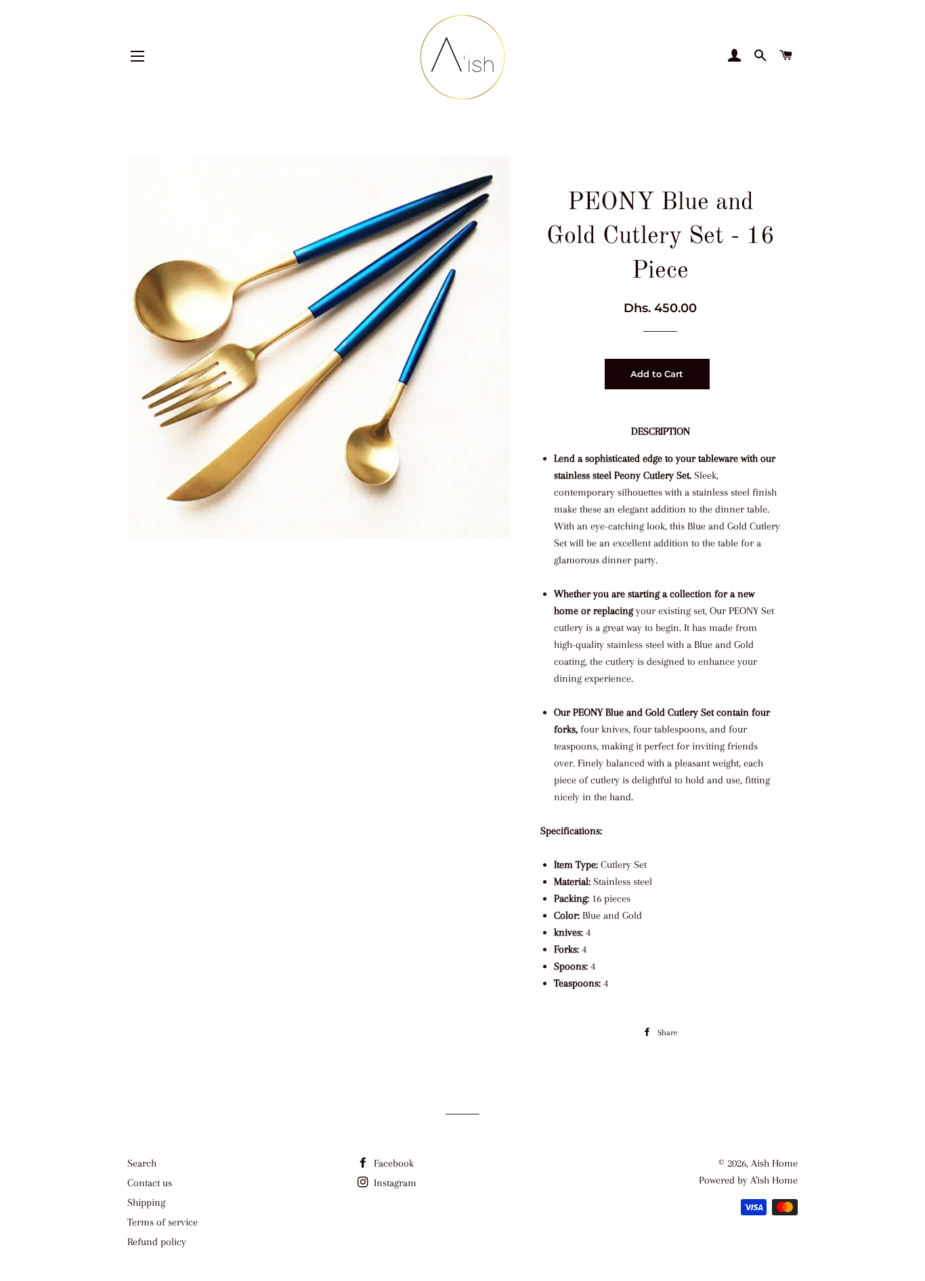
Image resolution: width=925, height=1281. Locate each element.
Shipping (146, 1202)
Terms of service (162, 1222)
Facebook (392, 1163)
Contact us (149, 1183)
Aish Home (774, 1163)
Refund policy (156, 1242)
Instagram (393, 1183)
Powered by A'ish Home (748, 1180)
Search (141, 1163)
